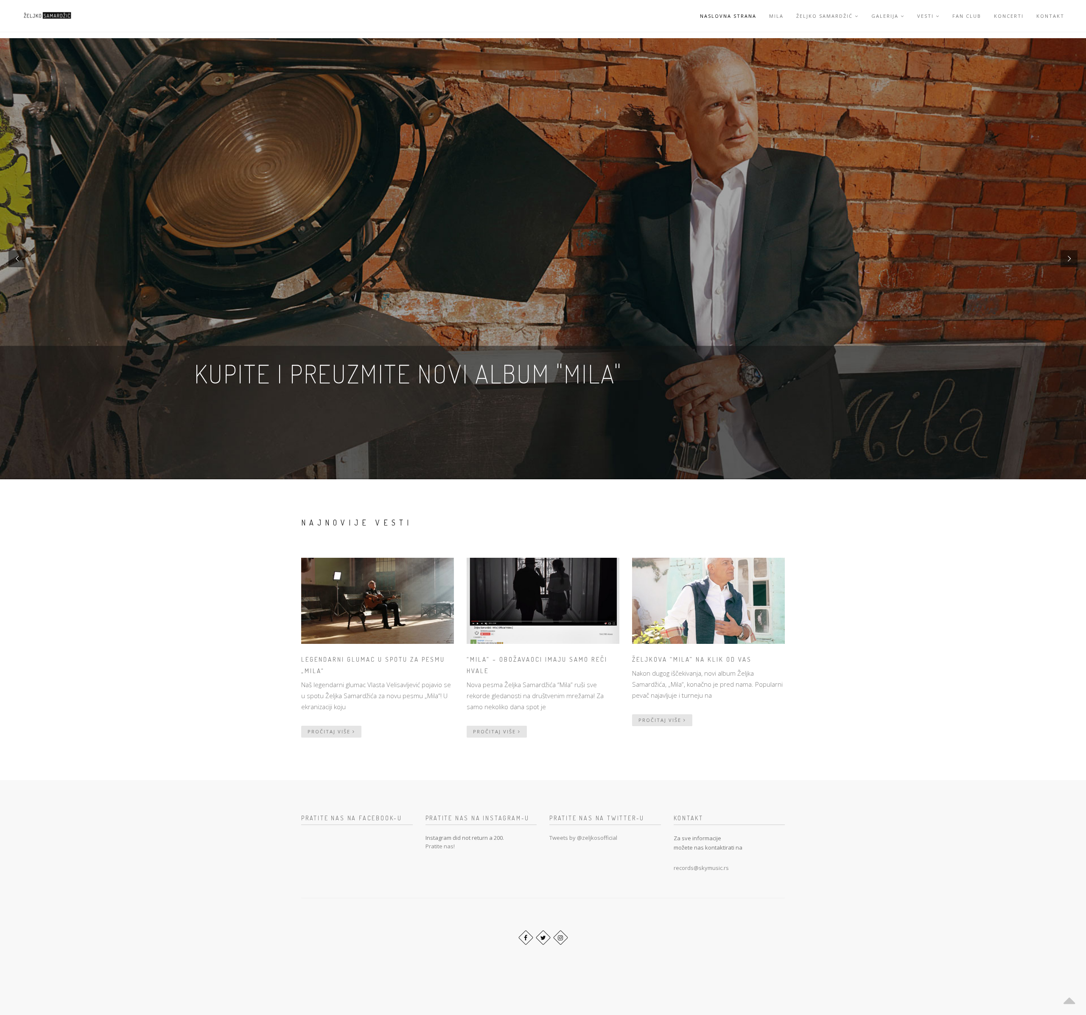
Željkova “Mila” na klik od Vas (692, 659)
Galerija (884, 16)
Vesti (925, 16)
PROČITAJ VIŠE (330, 731)
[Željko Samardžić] (47, 16)
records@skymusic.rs (701, 868)
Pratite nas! (440, 846)
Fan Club (966, 16)
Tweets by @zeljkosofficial (583, 838)
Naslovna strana (728, 16)
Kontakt (1050, 16)
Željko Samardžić (824, 16)
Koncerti (1009, 16)
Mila (776, 16)
